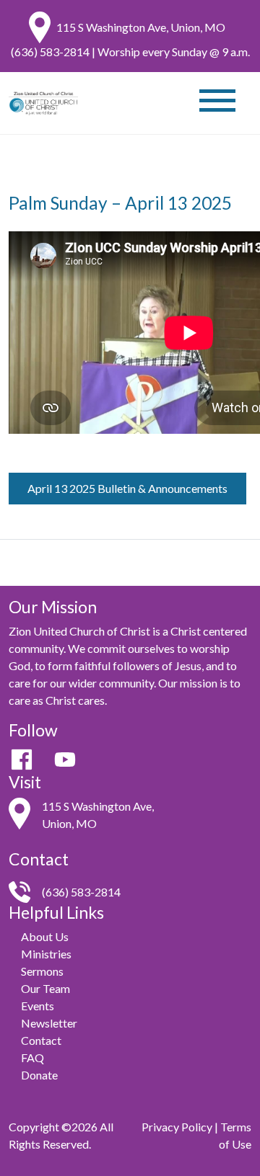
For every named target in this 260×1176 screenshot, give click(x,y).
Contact (41, 1040)
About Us (45, 936)
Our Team (45, 988)
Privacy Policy (177, 1126)
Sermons (42, 971)
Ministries (46, 954)
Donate (39, 1075)
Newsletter (49, 1023)
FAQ (32, 1057)
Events (37, 1005)
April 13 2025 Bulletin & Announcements (127, 488)
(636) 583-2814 (50, 51)
